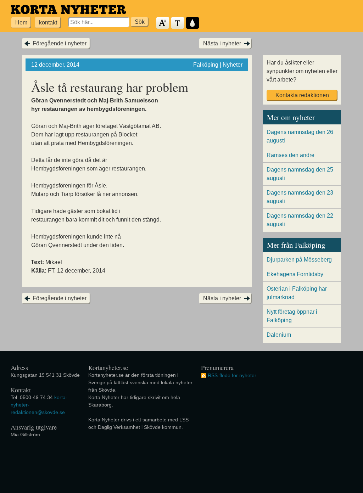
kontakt (48, 22)
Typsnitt (178, 23)
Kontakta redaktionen (302, 95)
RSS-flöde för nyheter (232, 375)
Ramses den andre (290, 155)
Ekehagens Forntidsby (295, 274)
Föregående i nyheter (59, 43)
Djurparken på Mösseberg (299, 260)
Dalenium (279, 335)
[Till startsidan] (68, 9)
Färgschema (193, 23)
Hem (21, 22)
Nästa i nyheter (222, 43)
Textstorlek (163, 23)
